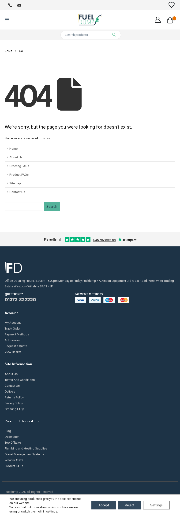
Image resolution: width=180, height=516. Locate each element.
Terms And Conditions (20, 380)
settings (51, 511)
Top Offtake (13, 442)
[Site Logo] (90, 19)
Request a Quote (16, 346)
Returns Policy (14, 397)
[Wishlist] (171, 5)
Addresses (12, 340)
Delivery (10, 391)
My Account (13, 322)
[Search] (114, 35)
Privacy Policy (14, 403)
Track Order (12, 328)
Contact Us (17, 192)
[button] (8, 20)
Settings (156, 505)
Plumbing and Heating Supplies (26, 448)
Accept (103, 505)
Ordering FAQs (19, 166)
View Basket (13, 352)
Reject (129, 505)
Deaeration (12, 436)
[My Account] (157, 20)
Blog (8, 431)
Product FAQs (19, 174)
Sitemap (15, 183)
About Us (15, 157)
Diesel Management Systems (24, 454)
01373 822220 (20, 300)
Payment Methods (17, 334)
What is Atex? (14, 460)
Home (13, 148)
